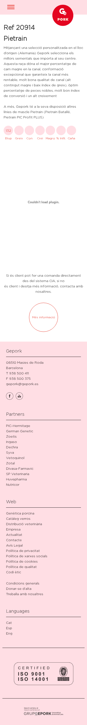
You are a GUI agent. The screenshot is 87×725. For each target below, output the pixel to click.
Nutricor (12, 484)
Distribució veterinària (24, 524)
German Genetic (19, 431)
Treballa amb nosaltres (24, 594)
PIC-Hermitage (18, 425)
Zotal (10, 463)
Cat (9, 622)
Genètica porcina (20, 513)
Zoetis (11, 436)
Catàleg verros (18, 518)
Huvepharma (16, 479)
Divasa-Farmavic (19, 468)
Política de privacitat (23, 550)
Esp (9, 628)
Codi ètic (13, 572)
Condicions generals (22, 583)
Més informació (43, 317)
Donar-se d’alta (18, 588)
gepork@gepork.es (22, 384)
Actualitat (14, 534)
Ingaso (11, 441)
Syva (10, 452)
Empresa (13, 529)
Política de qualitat (21, 566)
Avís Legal (14, 545)
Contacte (14, 540)
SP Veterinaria (17, 474)
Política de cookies (22, 561)
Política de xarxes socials (26, 556)
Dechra (12, 447)
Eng (9, 633)
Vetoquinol (15, 458)
